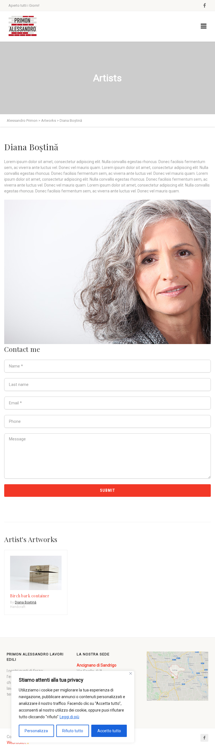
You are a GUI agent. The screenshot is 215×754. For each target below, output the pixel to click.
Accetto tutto (109, 731)
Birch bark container (29, 595)
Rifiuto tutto (72, 731)
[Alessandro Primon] (22, 26)
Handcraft (17, 607)
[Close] (130, 673)
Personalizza (36, 731)
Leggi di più (69, 717)
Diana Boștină (25, 602)
